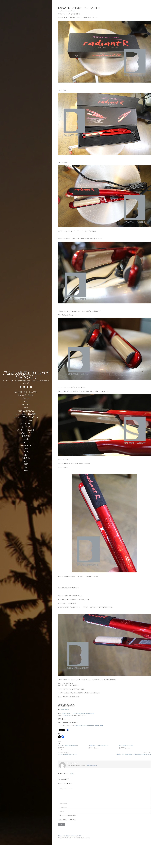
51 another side (25, 420)
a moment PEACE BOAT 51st (26, 417)
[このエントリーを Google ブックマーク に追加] (67, 730)
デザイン (26, 442)
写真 (26, 464)
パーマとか (26, 445)
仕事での (26, 436)
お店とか (26, 426)
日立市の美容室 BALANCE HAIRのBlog (26, 374)
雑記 (26, 470)
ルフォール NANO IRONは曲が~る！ (68, 745)
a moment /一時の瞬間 (26, 414)
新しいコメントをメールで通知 (68, 815)
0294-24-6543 (65, 709)
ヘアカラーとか (26, 432)
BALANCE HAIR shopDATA (25, 392)
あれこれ (26, 458)
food (26, 448)
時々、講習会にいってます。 (126, 745)
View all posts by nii (92, 765)
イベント (26, 451)
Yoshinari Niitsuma (26, 411)
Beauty (26, 439)
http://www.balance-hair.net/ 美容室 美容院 (89, 726)
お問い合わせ (26, 423)
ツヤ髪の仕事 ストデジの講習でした (98, 745)
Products (26, 404)
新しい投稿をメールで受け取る (68, 820)
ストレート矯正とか (26, 429)
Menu (25, 401)
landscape (26, 461)
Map (26, 407)
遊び (26, 454)
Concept (25, 398)
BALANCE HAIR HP (25, 395)
